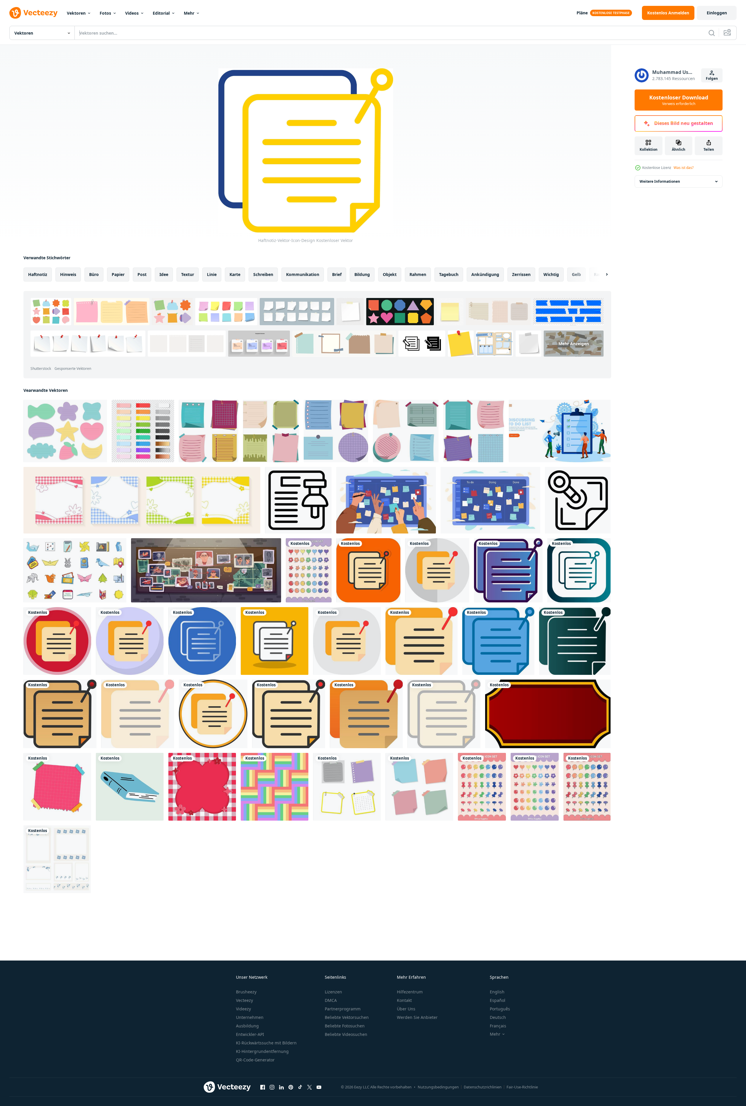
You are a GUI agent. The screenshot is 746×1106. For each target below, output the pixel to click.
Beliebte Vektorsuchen (347, 1017)
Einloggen (717, 13)
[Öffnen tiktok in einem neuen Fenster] (300, 1087)
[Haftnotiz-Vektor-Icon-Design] (368, 570)
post (142, 274)
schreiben (263, 274)
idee (163, 274)
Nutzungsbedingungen (438, 1087)
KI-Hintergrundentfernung (262, 1051)
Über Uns (406, 1009)
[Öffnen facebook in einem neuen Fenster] (262, 1087)
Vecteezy (244, 1000)
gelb (576, 274)
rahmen (417, 274)
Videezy (243, 1009)
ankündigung (485, 274)
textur (187, 274)
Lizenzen (333, 992)
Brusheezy (246, 992)
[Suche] (711, 32)
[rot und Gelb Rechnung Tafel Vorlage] (548, 714)
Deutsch (498, 1017)
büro (94, 274)
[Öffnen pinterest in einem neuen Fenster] (290, 1087)
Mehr (189, 13)
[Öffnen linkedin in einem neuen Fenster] (281, 1087)
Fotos (105, 13)
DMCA (331, 1000)
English (497, 992)
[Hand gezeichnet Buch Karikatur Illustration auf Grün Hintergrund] (130, 787)
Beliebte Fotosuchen (345, 1026)
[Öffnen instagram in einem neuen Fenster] (272, 1087)
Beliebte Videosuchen (346, 1034)
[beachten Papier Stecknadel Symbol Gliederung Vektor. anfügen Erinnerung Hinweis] (298, 500)
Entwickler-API (250, 1034)
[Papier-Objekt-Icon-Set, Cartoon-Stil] (74, 570)
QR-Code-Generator (255, 1060)
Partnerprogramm (343, 1009)
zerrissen (521, 274)
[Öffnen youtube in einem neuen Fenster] (319, 1087)
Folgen (712, 78)
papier (118, 274)
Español (497, 1000)
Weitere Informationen (660, 181)
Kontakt (404, 1000)
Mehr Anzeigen (573, 343)
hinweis (68, 274)
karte (235, 274)
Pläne (582, 13)
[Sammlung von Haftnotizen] (419, 787)
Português (500, 1009)
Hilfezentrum (410, 992)
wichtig (551, 274)
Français (498, 1026)
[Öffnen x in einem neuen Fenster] (309, 1087)
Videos (132, 13)
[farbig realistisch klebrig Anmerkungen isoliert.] (143, 431)
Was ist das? (684, 167)
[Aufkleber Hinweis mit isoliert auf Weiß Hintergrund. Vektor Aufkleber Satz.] (208, 431)
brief (336, 274)
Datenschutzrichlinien (483, 1087)
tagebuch (448, 274)
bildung (362, 274)
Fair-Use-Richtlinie (522, 1087)
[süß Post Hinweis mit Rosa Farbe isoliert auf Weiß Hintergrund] (57, 787)
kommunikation (302, 274)
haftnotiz (37, 274)
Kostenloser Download (678, 100)
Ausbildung (247, 1026)
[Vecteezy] (33, 13)
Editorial (161, 13)
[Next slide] (601, 274)
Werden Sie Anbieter (417, 1017)
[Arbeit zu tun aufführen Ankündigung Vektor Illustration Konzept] (560, 431)
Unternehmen (250, 1017)
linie (212, 274)
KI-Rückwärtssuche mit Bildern (266, 1043)
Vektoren (76, 13)
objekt (390, 274)
